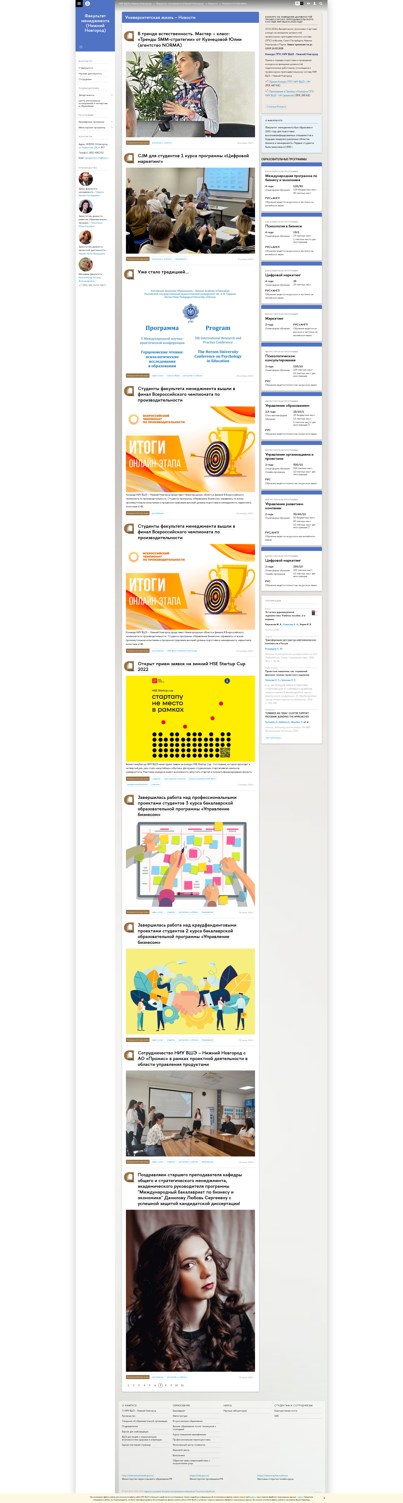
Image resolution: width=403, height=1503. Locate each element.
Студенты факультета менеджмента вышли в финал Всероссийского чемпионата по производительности (186, 394)
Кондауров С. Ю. (274, 648)
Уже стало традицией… (163, 271)
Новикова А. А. (290, 624)
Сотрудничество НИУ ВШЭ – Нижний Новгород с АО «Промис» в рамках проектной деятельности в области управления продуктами (193, 1058)
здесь (253, 1497)
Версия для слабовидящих (135, 1431)
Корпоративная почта (285, 1410)
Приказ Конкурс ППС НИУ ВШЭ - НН (289, 81)
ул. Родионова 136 (88, 147)
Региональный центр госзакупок (189, 1444)
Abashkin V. (297, 721)
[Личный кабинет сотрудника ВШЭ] (314, 3)
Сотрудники (85, 79)
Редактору (318, 1492)
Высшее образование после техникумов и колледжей (194, 1428)
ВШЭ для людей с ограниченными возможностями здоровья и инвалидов (142, 1438)
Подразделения (130, 1426)
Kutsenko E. (271, 721)
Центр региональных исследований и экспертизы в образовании (93, 103)
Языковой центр (181, 1449)
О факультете (86, 67)
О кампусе (129, 1405)
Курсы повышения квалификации (189, 1434)
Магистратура (180, 1415)
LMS (276, 1415)
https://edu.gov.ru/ (199, 1475)
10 (176, 1385)
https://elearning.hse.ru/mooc (272, 1475)
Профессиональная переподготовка (191, 1439)
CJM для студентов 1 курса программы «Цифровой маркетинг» (193, 158)
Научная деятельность (90, 73)
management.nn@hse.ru (96, 157)
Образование (181, 1405)
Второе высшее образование (188, 1421)
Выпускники (179, 1455)
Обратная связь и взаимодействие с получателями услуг (191, 1462)
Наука (228, 1405)
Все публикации (273, 737)
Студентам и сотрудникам (293, 1405)
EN (302, 3)
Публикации (273, 600)
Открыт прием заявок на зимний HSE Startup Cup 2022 (191, 666)
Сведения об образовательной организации (144, 1421)
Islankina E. (284, 721)
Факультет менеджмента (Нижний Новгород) (95, 23)
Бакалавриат (179, 1410)
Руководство (128, 1415)
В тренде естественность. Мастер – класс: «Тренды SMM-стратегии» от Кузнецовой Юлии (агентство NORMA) (190, 39)
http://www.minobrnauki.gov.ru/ (138, 1475)
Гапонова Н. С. (272, 679)
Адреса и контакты (152, 1491)
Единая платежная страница (136, 1444)
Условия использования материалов (178, 1491)
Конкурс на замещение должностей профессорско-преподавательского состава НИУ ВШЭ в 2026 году (289, 19)
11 (182, 1385)
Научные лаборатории (235, 1410)
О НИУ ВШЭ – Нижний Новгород (139, 1410)
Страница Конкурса (276, 106)
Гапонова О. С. (288, 679)
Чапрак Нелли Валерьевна (92, 253)
